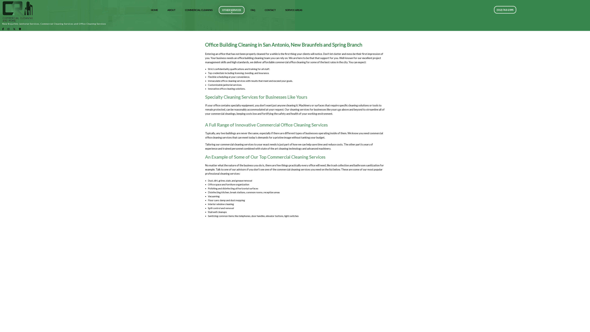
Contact (270, 10)
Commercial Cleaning (199, 10)
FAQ (253, 10)
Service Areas (293, 10)
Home (154, 10)
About (171, 10)
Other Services (231, 10)
